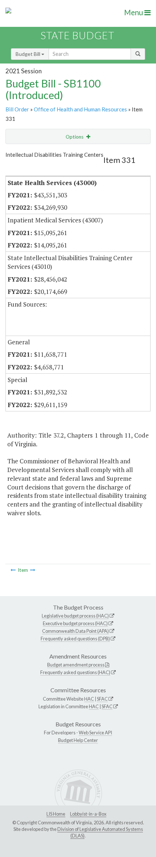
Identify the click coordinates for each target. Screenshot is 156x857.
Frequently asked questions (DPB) (75, 638)
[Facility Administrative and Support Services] (32, 570)
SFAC (102, 699)
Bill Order (17, 109)
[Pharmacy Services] (13, 570)
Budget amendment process (75, 665)
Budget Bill (28, 54)
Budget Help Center (78, 740)
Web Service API (95, 732)
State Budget (77, 35)
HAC (89, 699)
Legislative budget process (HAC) (75, 616)
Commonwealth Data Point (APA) (75, 631)
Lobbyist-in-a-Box (88, 814)
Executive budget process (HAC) (75, 623)
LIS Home (55, 814)
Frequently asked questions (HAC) (75, 672)
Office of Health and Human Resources (80, 109)
